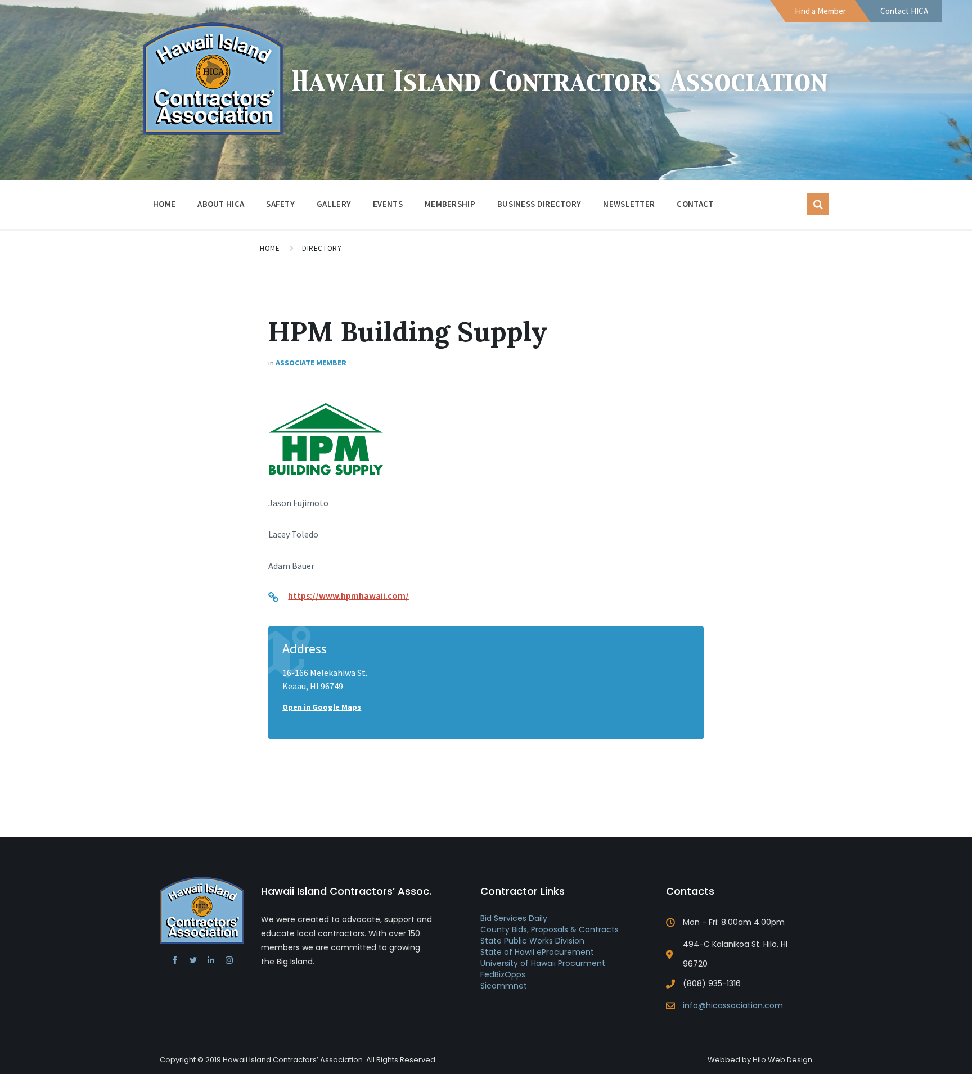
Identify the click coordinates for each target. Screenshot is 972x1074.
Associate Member (311, 363)
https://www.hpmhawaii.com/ (348, 595)
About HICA (220, 203)
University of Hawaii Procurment (542, 963)
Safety (280, 203)
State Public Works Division (532, 940)
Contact (695, 203)
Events (388, 203)
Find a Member (820, 11)
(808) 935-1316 (712, 983)
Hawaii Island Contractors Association (559, 83)
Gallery (334, 203)
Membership (450, 203)
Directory (321, 248)
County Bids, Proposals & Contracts (549, 929)
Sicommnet (503, 985)
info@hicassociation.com (733, 1005)
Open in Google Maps (321, 707)
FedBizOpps (502, 974)
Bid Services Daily (513, 918)
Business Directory (539, 203)
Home (164, 203)
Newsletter (629, 203)
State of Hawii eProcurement (537, 952)
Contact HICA (904, 11)
